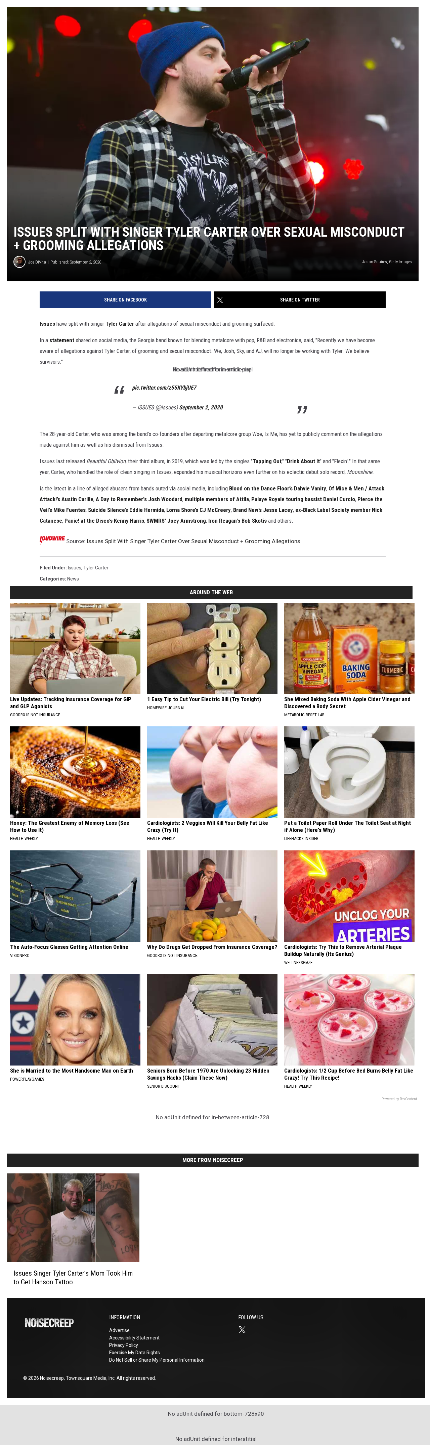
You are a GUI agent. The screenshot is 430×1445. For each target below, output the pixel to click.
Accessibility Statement (134, 1337)
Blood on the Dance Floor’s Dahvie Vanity (277, 488)
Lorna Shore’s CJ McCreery (198, 510)
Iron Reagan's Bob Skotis (237, 520)
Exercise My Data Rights (134, 1352)
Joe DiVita (37, 262)
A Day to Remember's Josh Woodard (139, 499)
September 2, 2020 (201, 407)
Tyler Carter (119, 323)
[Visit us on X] (245, 1330)
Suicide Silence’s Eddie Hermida (126, 510)
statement (61, 340)
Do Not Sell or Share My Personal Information (157, 1360)
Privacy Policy (123, 1345)
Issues (47, 323)
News (73, 578)
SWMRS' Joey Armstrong (176, 520)
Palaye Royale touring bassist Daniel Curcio (303, 499)
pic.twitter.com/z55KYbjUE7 (164, 387)
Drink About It (303, 461)
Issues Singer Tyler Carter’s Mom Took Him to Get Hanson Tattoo (73, 1277)
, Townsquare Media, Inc (89, 1378)
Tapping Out (267, 461)
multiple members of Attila (217, 499)
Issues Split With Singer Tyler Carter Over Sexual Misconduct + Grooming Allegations (193, 541)
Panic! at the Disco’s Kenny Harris (104, 520)
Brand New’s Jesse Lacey (263, 510)
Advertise (119, 1330)
